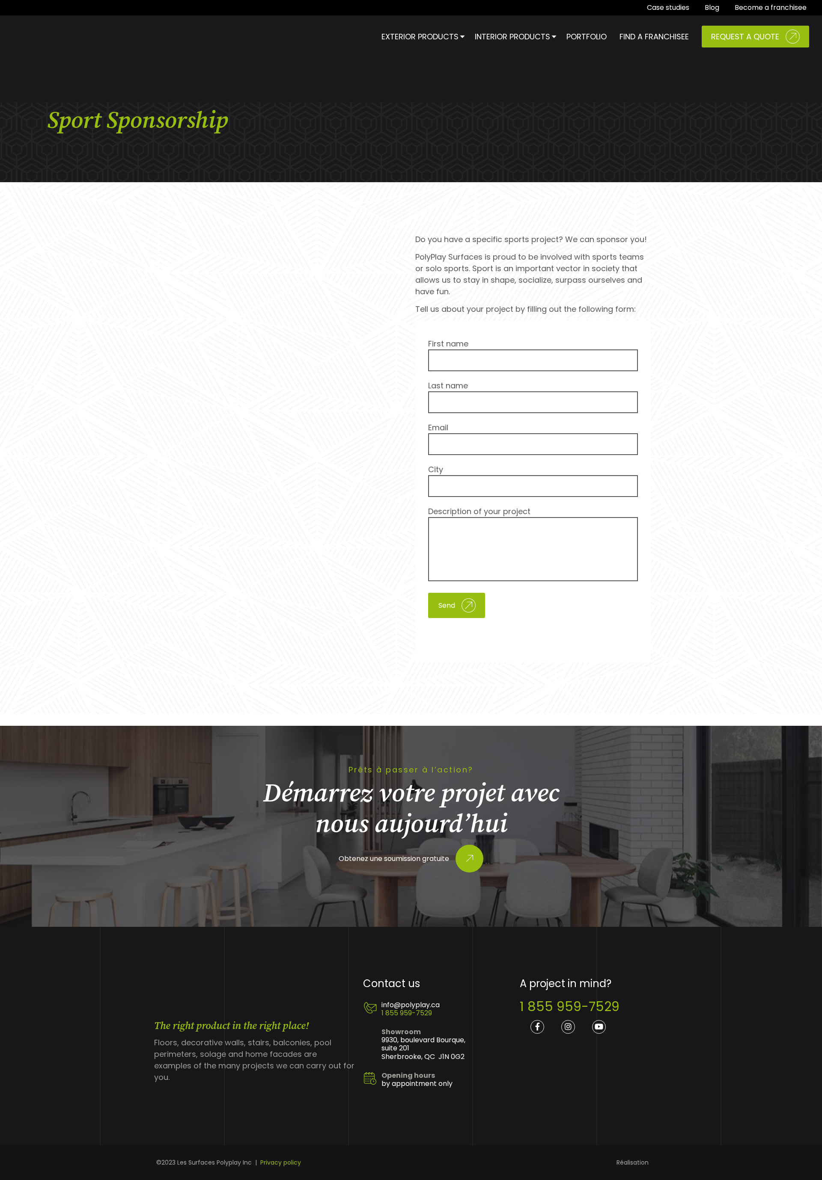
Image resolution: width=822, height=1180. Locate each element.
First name (448, 343)
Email (438, 427)
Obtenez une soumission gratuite (394, 859)
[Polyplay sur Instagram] (568, 1027)
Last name (448, 385)
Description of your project (479, 511)
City (435, 469)
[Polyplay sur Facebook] (537, 1027)
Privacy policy (280, 1162)
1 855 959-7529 (406, 1013)
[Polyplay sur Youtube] (599, 1027)
